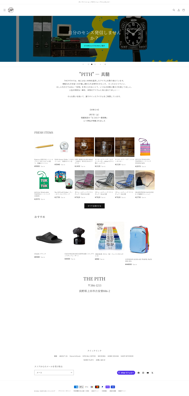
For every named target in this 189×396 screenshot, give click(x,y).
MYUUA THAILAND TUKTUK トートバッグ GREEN (42, 194)
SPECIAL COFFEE (89, 356)
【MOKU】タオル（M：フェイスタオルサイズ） (109, 255)
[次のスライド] (100, 64)
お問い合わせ (100, 360)
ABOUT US (63, 356)
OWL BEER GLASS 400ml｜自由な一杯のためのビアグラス (84, 161)
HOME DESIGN (113, 356)
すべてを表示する (94, 206)
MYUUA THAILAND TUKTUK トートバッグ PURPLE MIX (143, 161)
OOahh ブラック (40, 254)
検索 (55, 356)
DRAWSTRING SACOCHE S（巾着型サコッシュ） (144, 193)
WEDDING (101, 356)
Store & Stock (75, 356)
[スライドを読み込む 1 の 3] (88, 64)
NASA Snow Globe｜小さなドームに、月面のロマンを (64, 160)
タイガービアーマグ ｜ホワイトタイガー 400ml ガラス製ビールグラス (104, 161)
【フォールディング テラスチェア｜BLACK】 (104, 193)
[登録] (71, 372)
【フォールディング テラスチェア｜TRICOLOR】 (84, 193)
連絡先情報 (113, 391)
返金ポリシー (95, 391)
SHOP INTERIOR (127, 356)
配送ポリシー (122, 391)
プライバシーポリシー (64, 391)
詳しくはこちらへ (95, 43)
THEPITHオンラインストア (47, 391)
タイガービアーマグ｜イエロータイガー (124, 160)
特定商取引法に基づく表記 (81, 391)
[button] (4, 10)
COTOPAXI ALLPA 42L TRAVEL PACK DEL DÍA (138, 260)
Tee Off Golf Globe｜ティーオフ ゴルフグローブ (64, 193)
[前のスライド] (83, 64)
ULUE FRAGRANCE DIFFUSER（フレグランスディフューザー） (79, 255)
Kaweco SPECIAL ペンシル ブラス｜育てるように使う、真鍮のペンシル (43, 161)
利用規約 (104, 391)
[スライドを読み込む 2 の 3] (91, 64)
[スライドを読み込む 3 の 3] (95, 64)
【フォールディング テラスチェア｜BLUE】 (124, 193)
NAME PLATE (89, 360)
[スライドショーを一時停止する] (105, 64)
